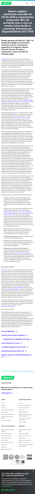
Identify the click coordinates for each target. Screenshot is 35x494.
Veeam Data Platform (6, 436)
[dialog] (17, 481)
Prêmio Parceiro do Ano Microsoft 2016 (21, 253)
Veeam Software (6, 59)
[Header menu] (32, 3)
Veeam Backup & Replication (13, 289)
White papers (22, 438)
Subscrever (6, 393)
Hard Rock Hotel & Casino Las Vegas (21, 117)
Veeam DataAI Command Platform (7, 430)
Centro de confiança (6, 420)
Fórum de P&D (22, 422)
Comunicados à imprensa (7, 414)
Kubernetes (4, 447)
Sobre (2, 403)
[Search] (27, 3)
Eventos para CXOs (23, 433)
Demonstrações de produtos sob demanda (26, 445)
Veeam (4, 270)
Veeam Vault (4, 440)
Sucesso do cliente (23, 408)
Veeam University (23, 412)
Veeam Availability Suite (19, 287)
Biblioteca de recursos (24, 436)
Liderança (3, 405)
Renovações (22, 410)
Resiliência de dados (6, 433)
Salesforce (4, 445)
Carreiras (3, 408)
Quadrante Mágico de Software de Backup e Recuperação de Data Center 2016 (17, 101)
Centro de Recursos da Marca (7, 417)
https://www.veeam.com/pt (8, 306)
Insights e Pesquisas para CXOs (25, 430)
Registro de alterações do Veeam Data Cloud (25, 415)
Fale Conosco (4, 412)
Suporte (21, 403)
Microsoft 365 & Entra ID (7, 442)
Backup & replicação (6, 449)
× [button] (33, 471)
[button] (17, 490)
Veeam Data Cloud (6, 438)
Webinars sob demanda (25, 440)
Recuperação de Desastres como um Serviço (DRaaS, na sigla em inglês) (18, 212)
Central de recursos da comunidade (25, 419)
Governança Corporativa (7, 410)
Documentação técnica (25, 405)
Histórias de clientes (24, 442)
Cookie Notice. (6, 486)
